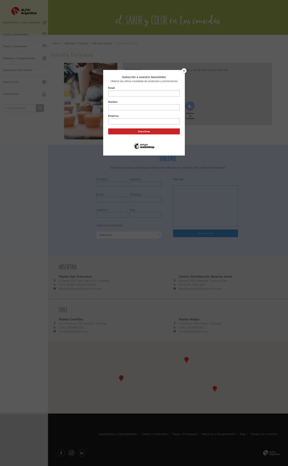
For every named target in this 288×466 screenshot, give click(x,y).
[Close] (184, 70)
